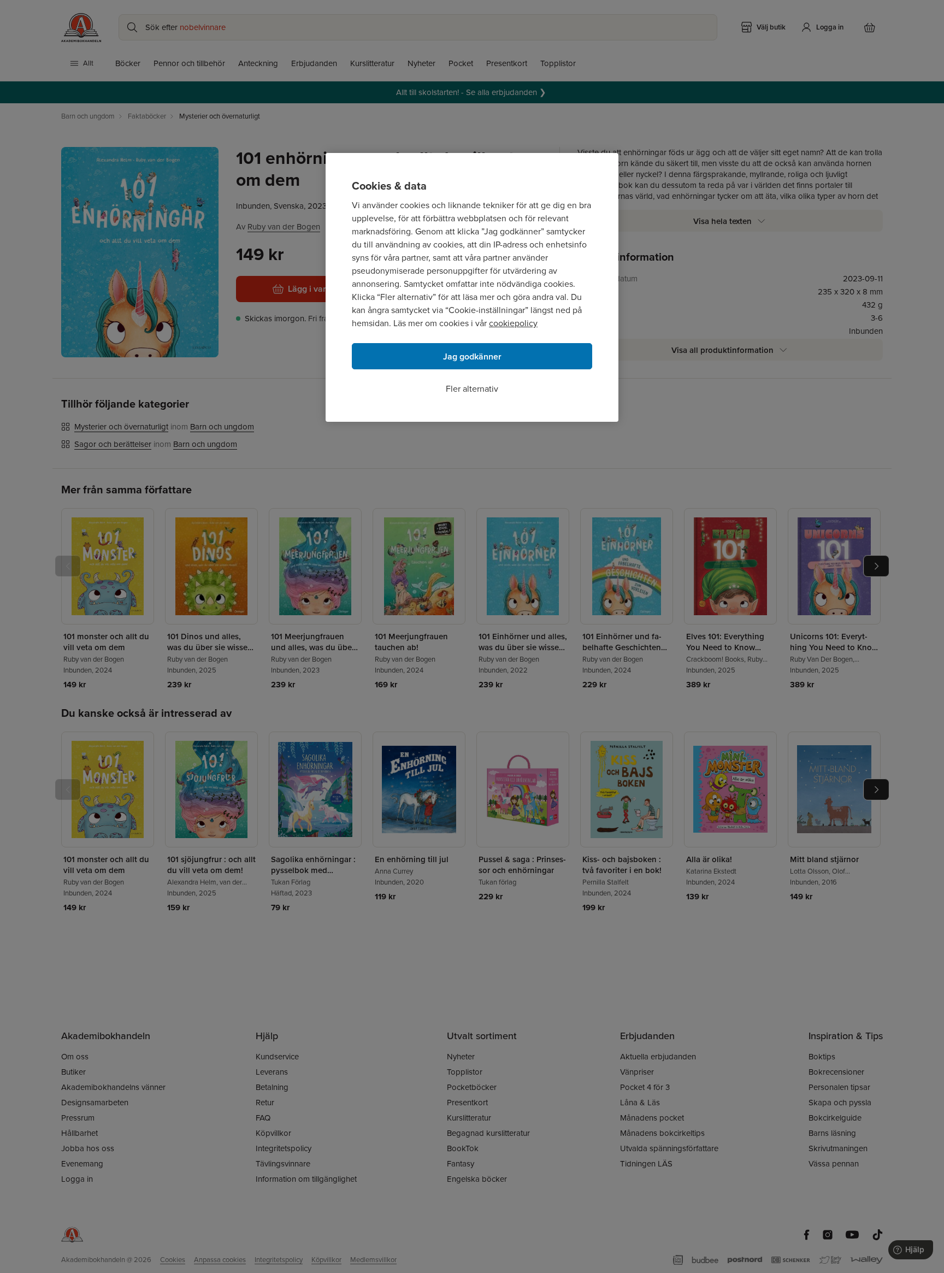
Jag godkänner (472, 356)
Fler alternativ (472, 388)
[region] (472, 287)
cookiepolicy (513, 323)
